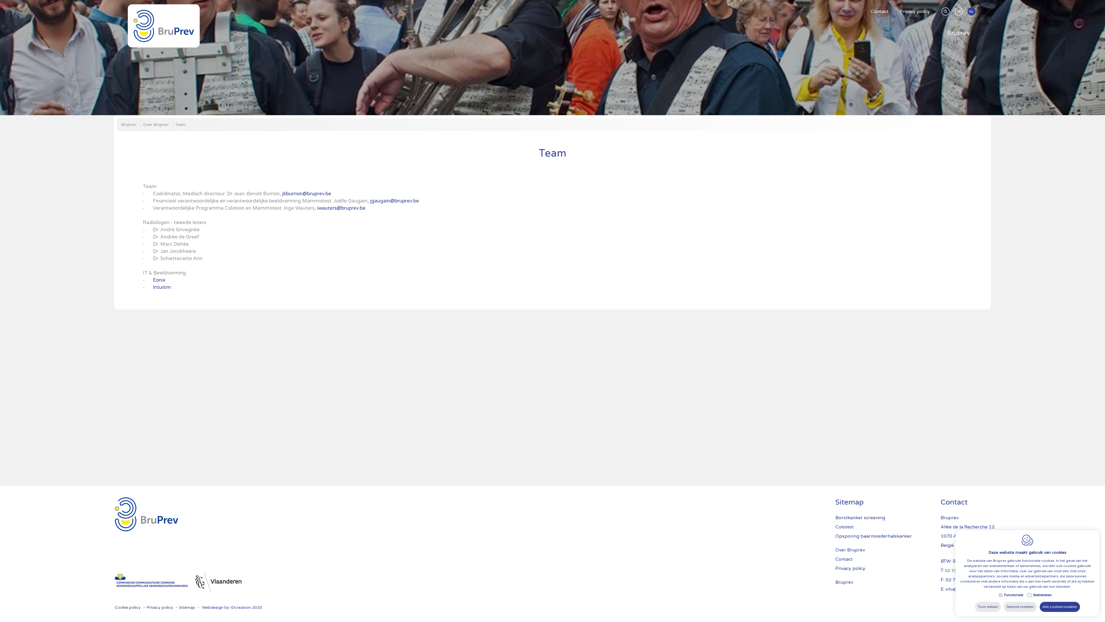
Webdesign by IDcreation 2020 (232, 607)
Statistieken (1042, 595)
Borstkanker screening (860, 518)
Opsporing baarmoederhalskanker (873, 536)
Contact (879, 11)
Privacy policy (915, 11)
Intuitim (162, 287)
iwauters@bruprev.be (341, 208)
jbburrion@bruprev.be (306, 194)
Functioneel (1013, 595)
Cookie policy (128, 607)
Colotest (844, 527)
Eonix (160, 280)
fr (959, 12)
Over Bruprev (845, 11)
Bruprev (958, 33)
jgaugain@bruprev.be (394, 201)
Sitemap (849, 502)
